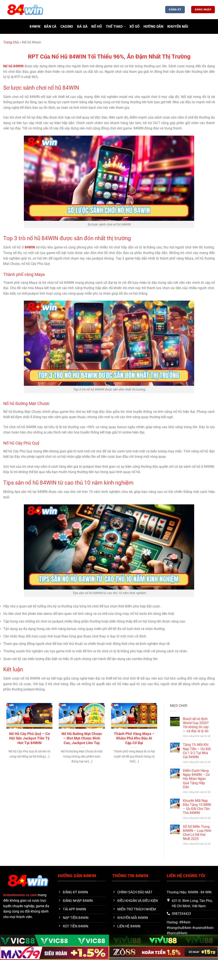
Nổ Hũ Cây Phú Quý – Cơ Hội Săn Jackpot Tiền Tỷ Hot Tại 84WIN (29, 738)
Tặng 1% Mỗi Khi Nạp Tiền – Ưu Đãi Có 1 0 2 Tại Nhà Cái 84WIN (197, 751)
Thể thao (114, 26)
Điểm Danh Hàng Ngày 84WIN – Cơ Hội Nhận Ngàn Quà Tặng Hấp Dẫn (196, 779)
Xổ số (134, 26)
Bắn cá (50, 26)
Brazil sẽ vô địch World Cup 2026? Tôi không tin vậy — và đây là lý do (196, 725)
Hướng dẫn (153, 26)
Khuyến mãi (177, 26)
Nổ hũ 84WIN (13, 66)
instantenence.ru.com (20, 895)
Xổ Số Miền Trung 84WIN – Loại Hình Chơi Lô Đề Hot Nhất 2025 (197, 833)
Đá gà (82, 26)
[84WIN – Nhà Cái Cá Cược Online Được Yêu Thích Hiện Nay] (24, 9)
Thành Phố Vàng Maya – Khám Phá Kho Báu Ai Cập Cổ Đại (134, 738)
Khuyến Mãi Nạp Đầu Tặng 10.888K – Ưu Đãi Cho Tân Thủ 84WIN (197, 807)
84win (35, 26)
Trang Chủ (11, 42)
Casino (66, 26)
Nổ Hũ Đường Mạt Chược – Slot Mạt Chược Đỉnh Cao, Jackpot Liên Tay (82, 738)
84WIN (30, 247)
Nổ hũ (96, 26)
